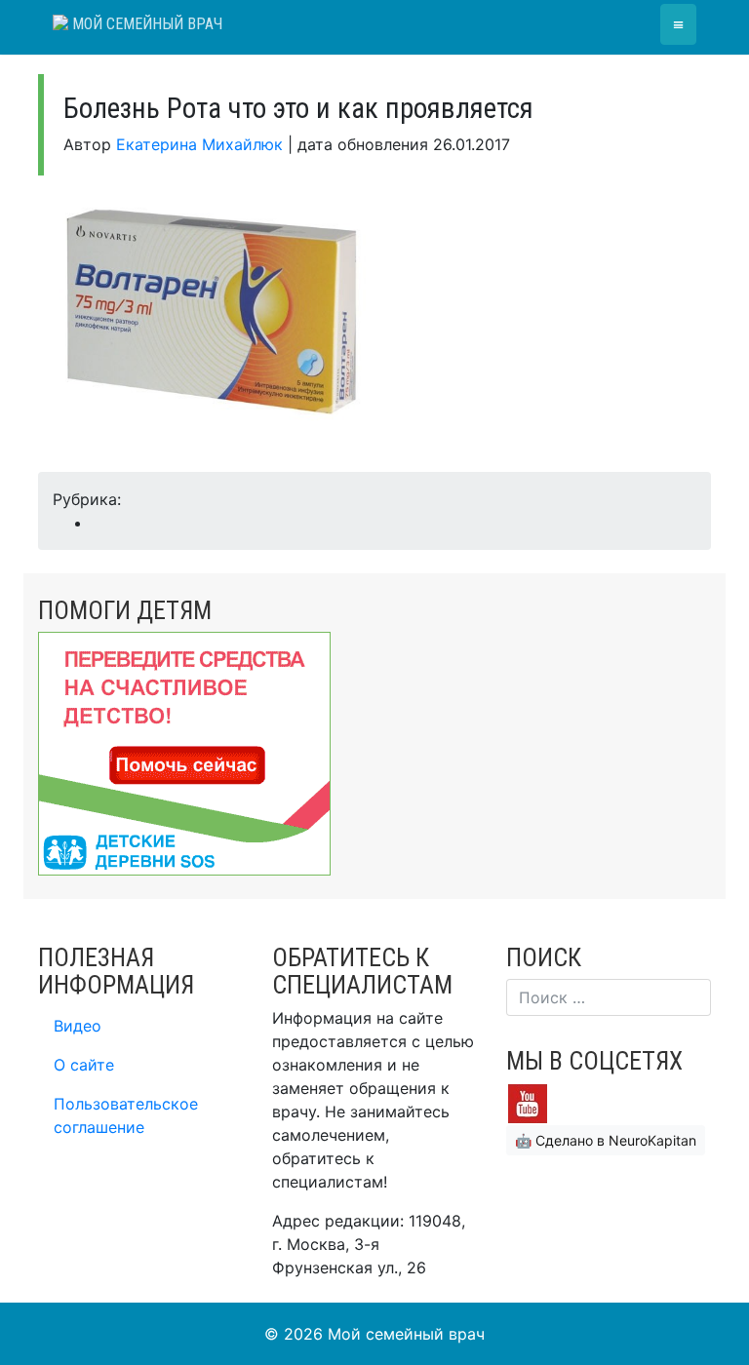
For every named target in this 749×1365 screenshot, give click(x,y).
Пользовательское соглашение (126, 1115)
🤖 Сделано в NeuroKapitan (605, 1140)
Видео (77, 1025)
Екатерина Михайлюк (199, 144)
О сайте (84, 1064)
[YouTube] (527, 1102)
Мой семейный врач (145, 24)
